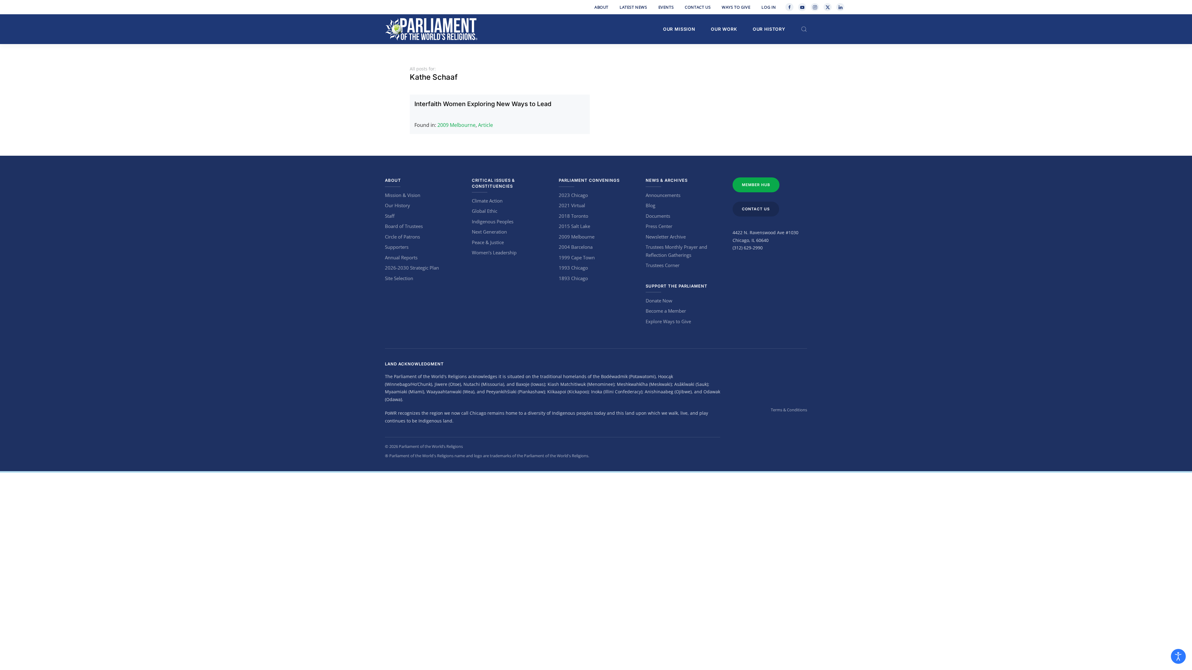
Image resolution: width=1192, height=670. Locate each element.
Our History (769, 29)
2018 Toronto (573, 216)
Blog (650, 205)
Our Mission (679, 29)
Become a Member (666, 311)
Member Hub (756, 184)
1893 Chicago (573, 278)
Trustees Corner (663, 265)
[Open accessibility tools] (1178, 656)
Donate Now (659, 300)
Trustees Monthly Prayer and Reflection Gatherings (676, 251)
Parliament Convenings (589, 180)
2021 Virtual (572, 205)
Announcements (663, 195)
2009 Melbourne (456, 125)
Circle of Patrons (402, 237)
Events (666, 7)
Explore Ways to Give (668, 321)
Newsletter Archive (666, 237)
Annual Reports (401, 257)
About (601, 7)
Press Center (659, 226)
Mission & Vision (402, 195)
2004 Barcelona (576, 247)
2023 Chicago (573, 195)
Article (485, 125)
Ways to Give (736, 7)
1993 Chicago (573, 268)
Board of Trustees (404, 226)
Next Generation (489, 232)
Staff (390, 216)
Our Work (724, 29)
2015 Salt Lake (574, 226)
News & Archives (667, 180)
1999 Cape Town (577, 257)
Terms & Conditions (789, 410)
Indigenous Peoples (492, 221)
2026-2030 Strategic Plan (412, 268)
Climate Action (487, 201)
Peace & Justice (488, 242)
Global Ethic (484, 211)
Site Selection (399, 278)
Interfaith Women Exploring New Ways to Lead (482, 104)
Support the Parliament (676, 286)
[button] (804, 29)
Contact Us (698, 7)
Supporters (397, 247)
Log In (768, 7)
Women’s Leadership (494, 252)
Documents (658, 216)
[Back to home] (431, 29)
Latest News (633, 7)
